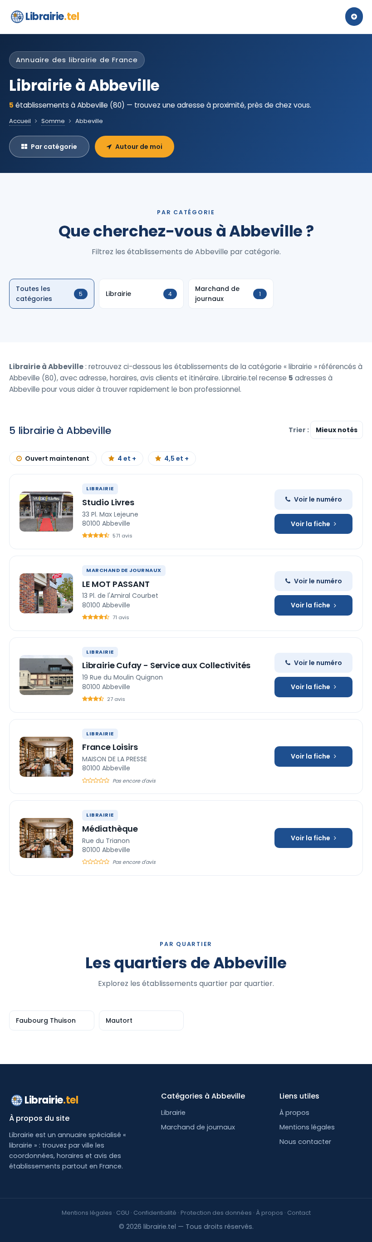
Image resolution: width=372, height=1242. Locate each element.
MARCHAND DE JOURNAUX (124, 570)
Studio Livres (108, 502)
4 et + (126, 458)
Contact (299, 1212)
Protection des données (216, 1212)
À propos (294, 1112)
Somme (53, 121)
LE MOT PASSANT (115, 584)
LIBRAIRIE (100, 488)
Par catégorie (54, 146)
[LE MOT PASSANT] (46, 593)
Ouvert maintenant (57, 458)
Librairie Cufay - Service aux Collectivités (166, 665)
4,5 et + (176, 458)
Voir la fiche (310, 523)
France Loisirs (109, 747)
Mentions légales (307, 1127)
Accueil (20, 121)
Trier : (299, 429)
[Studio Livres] (46, 512)
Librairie (52, 17)
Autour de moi (138, 146)
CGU (122, 1212)
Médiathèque (110, 828)
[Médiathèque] (46, 838)
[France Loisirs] (46, 757)
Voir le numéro (318, 499)
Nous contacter (305, 1141)
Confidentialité (154, 1212)
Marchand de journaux (198, 1127)
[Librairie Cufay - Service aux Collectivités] (46, 675)
